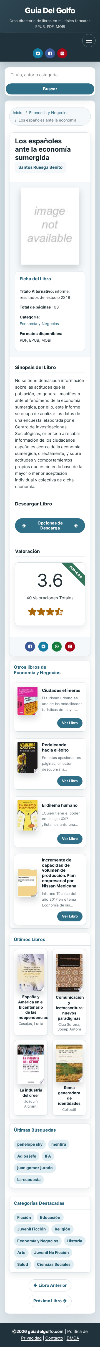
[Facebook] (50, 53)
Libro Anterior (53, 1285)
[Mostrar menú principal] (89, 40)
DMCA (73, 1338)
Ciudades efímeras (61, 690)
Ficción (24, 1217)
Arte (21, 1252)
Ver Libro (70, 723)
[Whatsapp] (57, 647)
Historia (74, 1240)
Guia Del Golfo (50, 10)
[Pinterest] (62, 53)
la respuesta (29, 1179)
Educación (50, 1217)
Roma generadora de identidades (69, 1095)
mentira (58, 1144)
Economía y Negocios (48, 112)
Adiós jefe (26, 1156)
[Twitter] (38, 53)
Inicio (17, 112)
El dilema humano (60, 805)
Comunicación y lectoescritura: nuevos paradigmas (70, 1008)
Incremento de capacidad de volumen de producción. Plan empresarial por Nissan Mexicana (59, 873)
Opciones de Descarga (50, 525)
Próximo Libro (47, 1300)
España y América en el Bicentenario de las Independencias (33, 1007)
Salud (22, 1264)
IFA (48, 1156)
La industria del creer (31, 1093)
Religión (62, 1229)
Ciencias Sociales (54, 1264)
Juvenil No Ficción (51, 1252)
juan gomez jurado (35, 1167)
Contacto (54, 1338)
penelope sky (29, 1144)
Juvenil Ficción (31, 1229)
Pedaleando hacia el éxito (55, 747)
